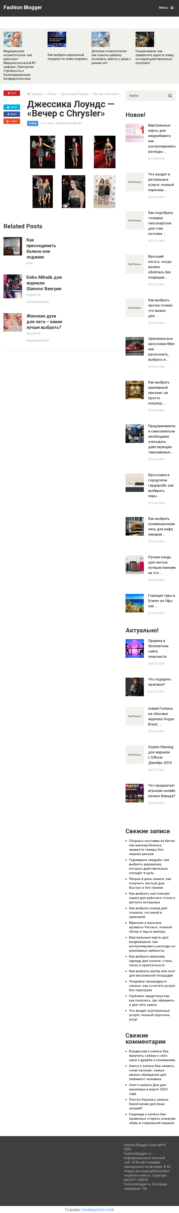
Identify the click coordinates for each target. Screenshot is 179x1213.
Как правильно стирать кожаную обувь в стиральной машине (152, 1118)
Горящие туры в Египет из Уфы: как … (161, 600)
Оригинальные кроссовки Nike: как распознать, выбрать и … (161, 349)
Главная (37, 94)
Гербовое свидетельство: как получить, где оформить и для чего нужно (151, 1000)
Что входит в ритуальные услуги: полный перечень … (161, 182)
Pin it (13, 93)
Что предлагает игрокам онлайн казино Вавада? (161, 790)
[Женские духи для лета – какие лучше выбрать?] (12, 322)
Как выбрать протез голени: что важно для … (160, 308)
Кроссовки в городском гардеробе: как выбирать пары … (161, 485)
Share (12, 114)
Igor (29, 263)
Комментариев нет (69, 123)
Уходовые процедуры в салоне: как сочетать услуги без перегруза (152, 985)
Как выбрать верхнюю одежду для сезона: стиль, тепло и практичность (151, 960)
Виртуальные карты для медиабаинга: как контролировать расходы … (161, 138)
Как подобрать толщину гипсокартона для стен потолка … (160, 223)
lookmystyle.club (98, 1209)
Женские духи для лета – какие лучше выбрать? (44, 321)
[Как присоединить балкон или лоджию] (12, 246)
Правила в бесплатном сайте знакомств (158, 649)
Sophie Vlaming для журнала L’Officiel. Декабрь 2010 (160, 755)
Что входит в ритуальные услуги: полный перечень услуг (149, 1015)
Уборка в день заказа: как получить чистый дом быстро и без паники (150, 883)
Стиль (51, 94)
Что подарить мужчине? (159, 682)
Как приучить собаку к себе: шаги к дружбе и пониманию (152, 1055)
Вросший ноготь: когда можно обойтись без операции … (159, 266)
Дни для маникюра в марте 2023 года (148, 1089)
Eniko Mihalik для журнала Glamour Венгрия (44, 283)
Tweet (13, 107)
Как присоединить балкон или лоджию (41, 248)
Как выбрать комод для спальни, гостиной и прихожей (148, 912)
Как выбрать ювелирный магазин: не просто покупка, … (159, 392)
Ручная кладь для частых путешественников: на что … (161, 565)
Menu (163, 8)
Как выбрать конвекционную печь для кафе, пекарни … (161, 526)
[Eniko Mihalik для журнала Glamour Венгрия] (12, 286)
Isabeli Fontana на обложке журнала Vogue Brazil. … (161, 716)
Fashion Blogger (22, 7)
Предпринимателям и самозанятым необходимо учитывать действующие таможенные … (161, 439)
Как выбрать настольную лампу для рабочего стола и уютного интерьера (152, 898)
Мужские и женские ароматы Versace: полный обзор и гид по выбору (150, 927)
